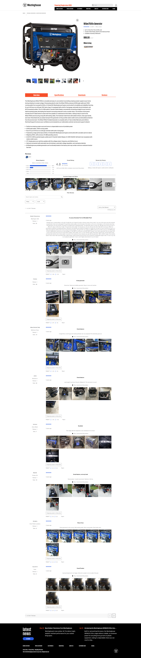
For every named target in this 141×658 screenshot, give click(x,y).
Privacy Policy (31, 649)
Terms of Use (25, 649)
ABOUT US (96, 8)
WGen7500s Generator (41, 13)
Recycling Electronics (39, 649)
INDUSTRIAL (88, 8)
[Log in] (116, 5)
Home (24, 13)
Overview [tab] (36, 95)
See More (28, 639)
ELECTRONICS (79, 8)
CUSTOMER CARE (105, 8)
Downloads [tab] (82, 95)
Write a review (99, 26)
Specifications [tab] (59, 95)
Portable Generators (31, 13)
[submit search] (93, 5)
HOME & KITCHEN (59, 8)
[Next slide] (75, 47)
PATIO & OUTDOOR (70, 8)
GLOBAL (114, 8)
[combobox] (103, 5)
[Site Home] (32, 5)
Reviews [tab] (104, 95)
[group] (29, 81)
